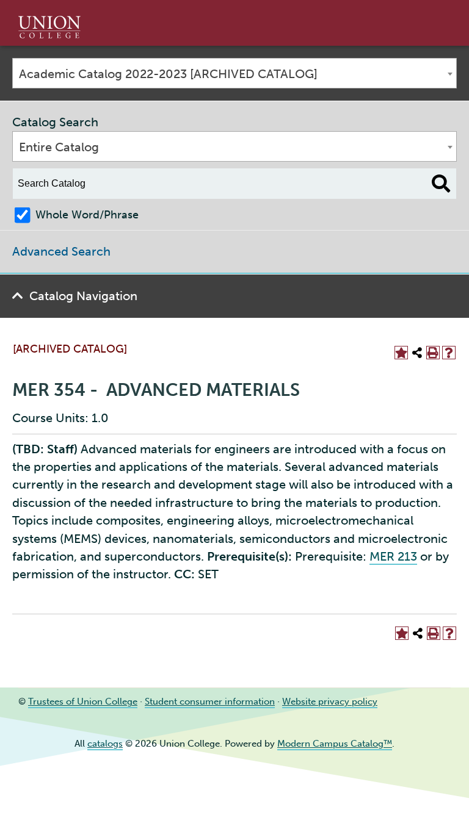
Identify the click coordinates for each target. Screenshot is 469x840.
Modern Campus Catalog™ (334, 743)
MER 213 (393, 556)
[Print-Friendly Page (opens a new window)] (433, 352)
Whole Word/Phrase (87, 214)
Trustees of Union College (82, 701)
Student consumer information (210, 701)
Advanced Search (61, 251)
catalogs (105, 743)
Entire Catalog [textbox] (59, 147)
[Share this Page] (417, 352)
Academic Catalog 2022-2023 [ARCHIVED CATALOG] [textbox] (168, 73)
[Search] (441, 183)
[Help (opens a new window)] (449, 352)
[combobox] (234, 73)
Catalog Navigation (83, 296)
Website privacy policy (329, 701)
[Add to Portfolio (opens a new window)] (401, 352)
